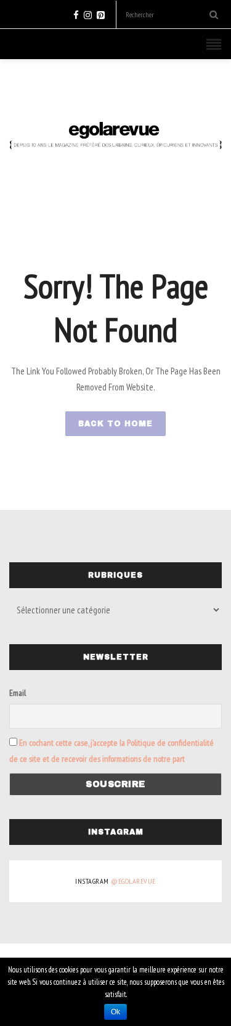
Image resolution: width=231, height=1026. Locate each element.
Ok (115, 1012)
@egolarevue (133, 881)
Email (17, 692)
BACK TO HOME (115, 423)
